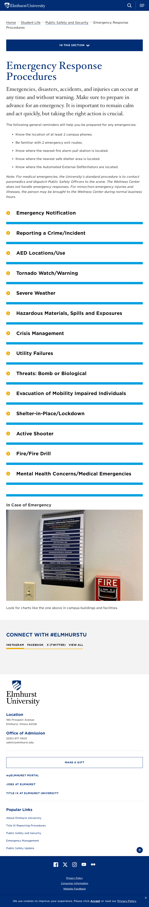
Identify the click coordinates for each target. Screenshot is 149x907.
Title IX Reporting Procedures (26, 825)
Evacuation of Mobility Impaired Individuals (71, 393)
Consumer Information (74, 883)
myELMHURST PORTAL (22, 775)
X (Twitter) (56, 645)
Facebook (35, 645)
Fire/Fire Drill (33, 453)
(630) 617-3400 (16, 738)
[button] (146, 897)
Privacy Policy (74, 878)
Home (11, 22)
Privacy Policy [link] (126, 901)
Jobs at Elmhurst (21, 784)
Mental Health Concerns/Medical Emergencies (73, 474)
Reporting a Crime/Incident (51, 233)
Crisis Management (40, 333)
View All (76, 645)
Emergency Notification (46, 213)
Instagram (15, 645)
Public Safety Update (20, 848)
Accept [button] (95, 901)
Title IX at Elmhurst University (32, 793)
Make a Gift (74, 762)
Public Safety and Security (66, 22)
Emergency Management (22, 840)
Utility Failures (34, 353)
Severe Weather (35, 293)
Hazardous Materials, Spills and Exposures (69, 313)
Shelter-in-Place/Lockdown (50, 413)
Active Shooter (35, 433)
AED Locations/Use (40, 253)
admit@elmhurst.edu (20, 742)
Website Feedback (74, 888)
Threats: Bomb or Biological (51, 373)
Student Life (31, 22)
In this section (72, 45)
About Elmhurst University (23, 818)
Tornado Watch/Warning (47, 273)
